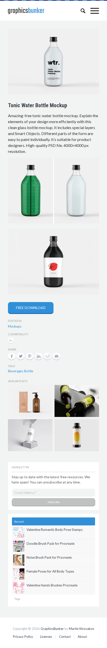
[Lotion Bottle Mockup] (30, 401)
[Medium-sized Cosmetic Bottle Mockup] (30, 435)
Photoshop (11, 341)
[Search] (80, 11)
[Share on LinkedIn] (38, 356)
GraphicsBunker (52, 629)
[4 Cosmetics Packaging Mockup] (76, 435)
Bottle (28, 371)
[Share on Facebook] (11, 356)
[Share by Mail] (56, 356)
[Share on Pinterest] (29, 356)
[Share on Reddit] (47, 356)
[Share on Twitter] (20, 356)
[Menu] (92, 11)
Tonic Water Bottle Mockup (37, 105)
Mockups (14, 326)
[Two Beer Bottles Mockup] (76, 401)
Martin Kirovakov (81, 629)
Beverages (15, 371)
